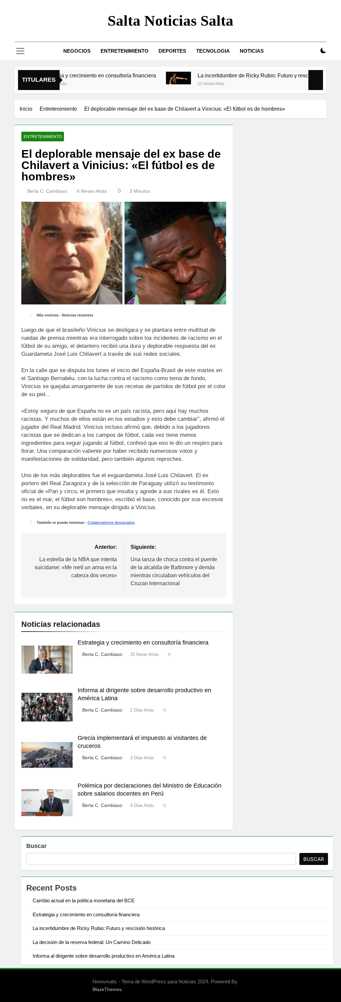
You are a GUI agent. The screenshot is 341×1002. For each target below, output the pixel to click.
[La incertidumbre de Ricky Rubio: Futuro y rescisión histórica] (162, 78)
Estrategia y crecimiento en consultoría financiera (82, 75)
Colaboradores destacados (111, 523)
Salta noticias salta (170, 20)
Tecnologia (213, 51)
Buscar (36, 846)
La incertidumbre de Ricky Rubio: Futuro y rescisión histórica (253, 75)
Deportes (172, 51)
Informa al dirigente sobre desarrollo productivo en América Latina (103, 956)
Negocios (77, 51)
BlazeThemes (107, 989)
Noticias (252, 51)
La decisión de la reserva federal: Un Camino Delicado (92, 942)
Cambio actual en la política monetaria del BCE (84, 900)
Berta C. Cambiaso (47, 191)
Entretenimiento (125, 51)
